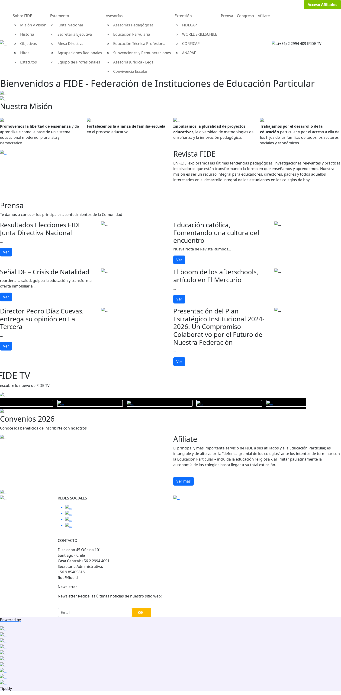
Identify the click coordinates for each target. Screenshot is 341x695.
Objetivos (28, 43)
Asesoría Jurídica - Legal (133, 62)
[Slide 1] (170, 95)
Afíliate (264, 15)
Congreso (245, 15)
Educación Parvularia (131, 34)
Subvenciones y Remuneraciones (142, 52)
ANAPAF (189, 52)
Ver (6, 252)
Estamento (59, 15)
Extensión (183, 15)
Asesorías (114, 15)
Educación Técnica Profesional (139, 43)
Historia (27, 34)
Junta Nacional (70, 25)
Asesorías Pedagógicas (133, 25)
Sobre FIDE (22, 15)
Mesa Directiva (71, 43)
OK (141, 612)
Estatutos (28, 62)
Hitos (24, 52)
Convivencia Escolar (130, 71)
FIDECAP (189, 25)
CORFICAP (191, 43)
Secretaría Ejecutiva (75, 34)
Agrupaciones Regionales (80, 52)
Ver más (183, 481)
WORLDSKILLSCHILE (199, 34)
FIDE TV (315, 43)
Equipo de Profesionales (79, 62)
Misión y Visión (33, 25)
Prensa (227, 15)
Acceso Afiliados (322, 4)
